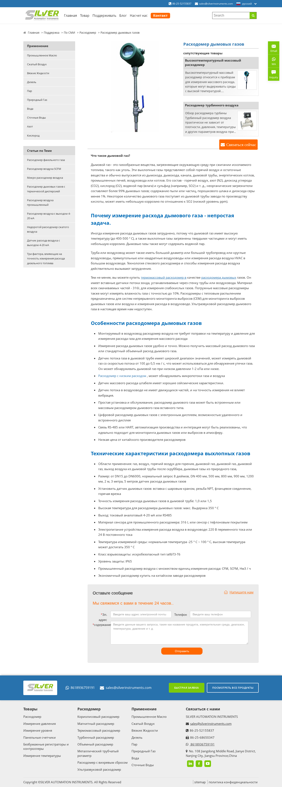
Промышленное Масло (42, 55)
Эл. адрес (103, 617)
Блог (123, 15)
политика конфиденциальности (233, 782)
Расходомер (87, 32)
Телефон (180, 614)
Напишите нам (242, 592)
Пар (29, 91)
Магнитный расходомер (95, 724)
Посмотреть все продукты (233, 688)
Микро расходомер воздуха (45, 178)
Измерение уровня (37, 730)
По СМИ (69, 32)
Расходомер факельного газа (46, 160)
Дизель (31, 82)
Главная (70, 15)
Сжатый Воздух (37, 64)
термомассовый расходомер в (163, 277)
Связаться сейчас (241, 145)
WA (272, 65)
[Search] (253, 15)
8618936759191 (83, 687)
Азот (30, 126)
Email (272, 49)
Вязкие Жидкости (38, 73)
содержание (101, 625)
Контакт (160, 15)
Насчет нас (139, 15)
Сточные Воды (36, 117)
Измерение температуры (42, 756)
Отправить (182, 651)
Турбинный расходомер (95, 737)
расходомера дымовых (218, 277)
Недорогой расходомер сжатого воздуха (48, 229)
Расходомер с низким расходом (122, 376)
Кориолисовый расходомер (98, 716)
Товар (84, 15)
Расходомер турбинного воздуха (211, 105)
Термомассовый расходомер (98, 730)
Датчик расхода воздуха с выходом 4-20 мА (43, 243)
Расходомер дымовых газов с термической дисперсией (46, 189)
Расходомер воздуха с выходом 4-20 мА (49, 216)
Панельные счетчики (39, 737)
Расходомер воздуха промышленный (40, 202)
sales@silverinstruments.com (216, 3)
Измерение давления (39, 724)
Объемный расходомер (95, 744)
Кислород (33, 135)
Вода (30, 109)
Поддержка (51, 32)
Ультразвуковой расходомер (99, 769)
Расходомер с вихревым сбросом (102, 762)
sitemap (200, 782)
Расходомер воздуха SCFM (44, 169)
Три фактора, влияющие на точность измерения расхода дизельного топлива (46, 258)
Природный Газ (37, 100)
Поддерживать (104, 15)
